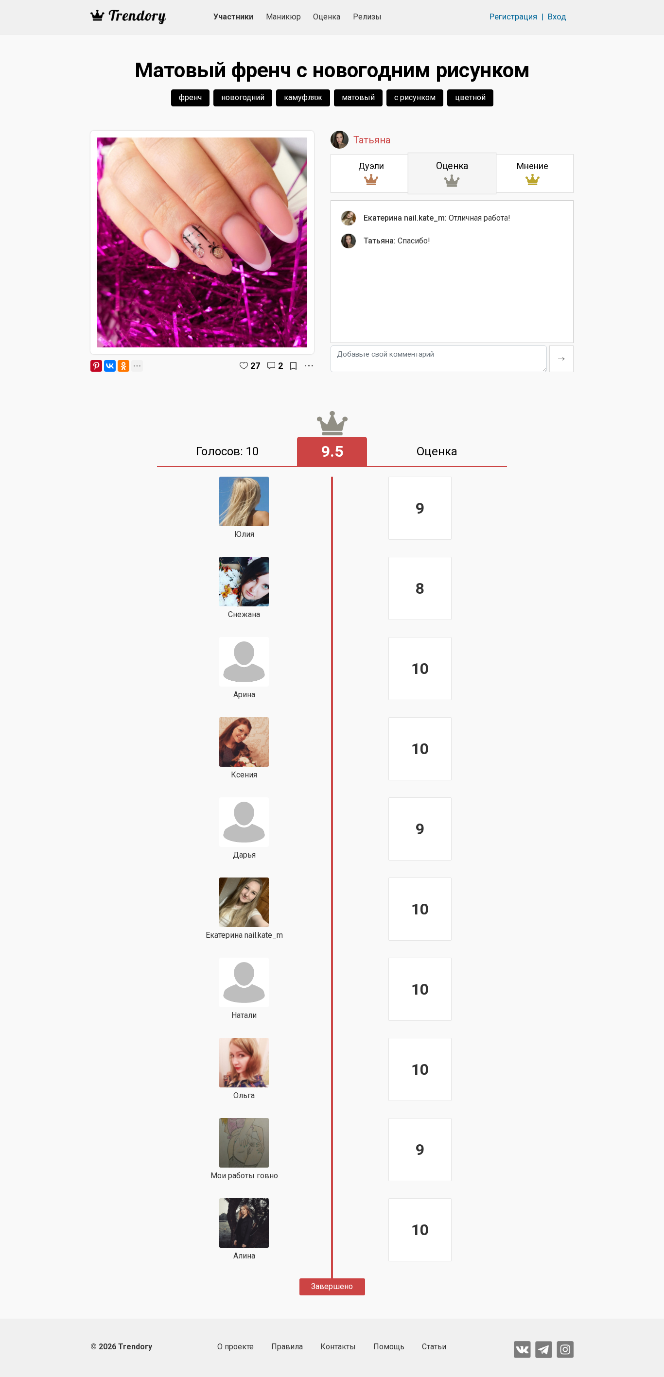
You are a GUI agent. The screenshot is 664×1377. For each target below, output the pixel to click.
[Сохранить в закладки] (293, 366)
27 (255, 366)
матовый (358, 97)
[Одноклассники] (123, 366)
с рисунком (415, 97)
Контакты (338, 1346)
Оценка (326, 16)
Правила (287, 1346)
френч (190, 97)
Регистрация (513, 16)
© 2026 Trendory (121, 1346)
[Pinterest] (96, 366)
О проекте (235, 1346)
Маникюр (283, 16)
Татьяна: (380, 240)
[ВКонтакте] (110, 366)
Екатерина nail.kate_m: (405, 218)
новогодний (242, 97)
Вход (557, 16)
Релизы (367, 16)
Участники (233, 16)
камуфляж (303, 97)
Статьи (434, 1346)
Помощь (388, 1346)
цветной (470, 97)
